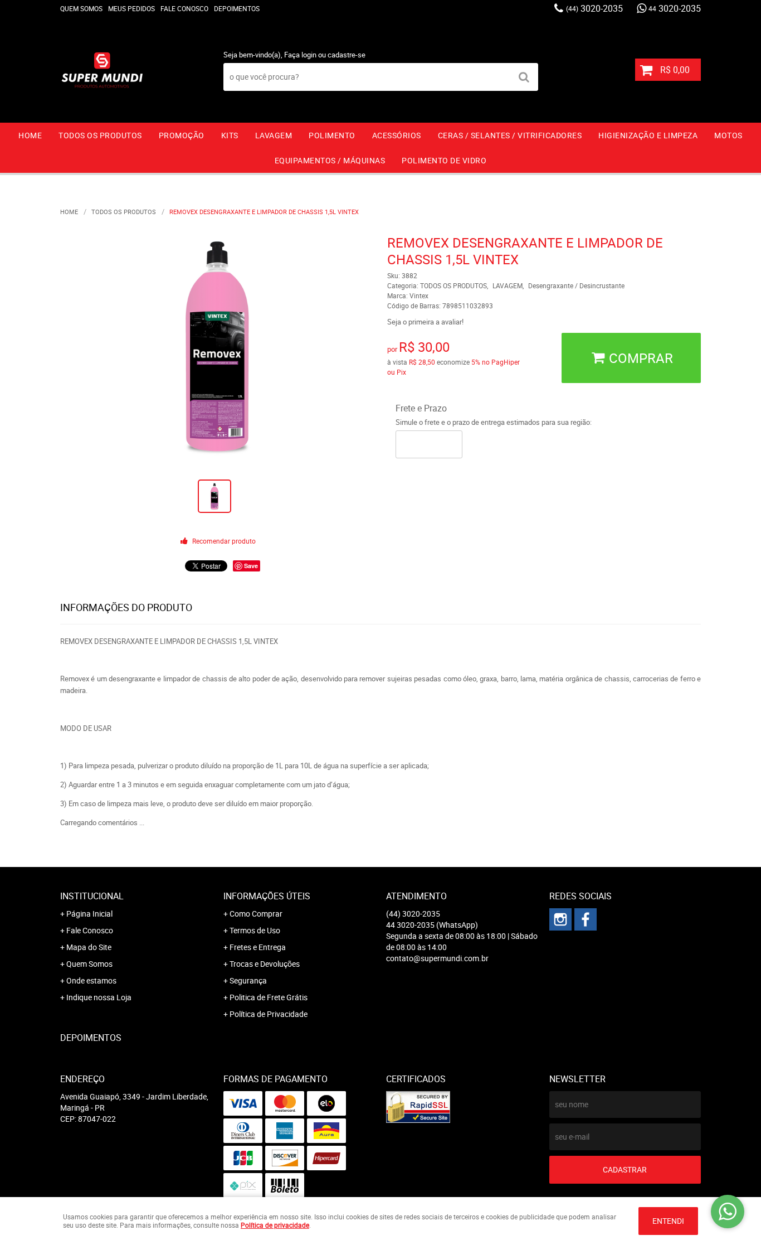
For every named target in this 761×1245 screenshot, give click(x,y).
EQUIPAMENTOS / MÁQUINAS (330, 160)
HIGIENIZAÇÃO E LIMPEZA (647, 135)
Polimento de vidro (444, 160)
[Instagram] (560, 919)
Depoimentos (237, 8)
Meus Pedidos (131, 8)
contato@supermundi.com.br (437, 958)
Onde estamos (91, 980)
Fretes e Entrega (258, 947)
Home (30, 135)
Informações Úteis (266, 896)
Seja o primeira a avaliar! (425, 322)
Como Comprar (256, 913)
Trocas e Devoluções (265, 963)
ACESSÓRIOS (396, 135)
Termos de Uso (255, 930)
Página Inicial (89, 913)
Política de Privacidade (269, 1014)
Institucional (92, 896)
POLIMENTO (332, 135)
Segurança (248, 980)
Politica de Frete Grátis (269, 997)
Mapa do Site (88, 947)
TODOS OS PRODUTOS (100, 135)
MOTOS (728, 135)
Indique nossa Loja (98, 997)
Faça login (300, 55)
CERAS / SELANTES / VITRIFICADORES (510, 135)
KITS (229, 135)
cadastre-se (346, 55)
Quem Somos (81, 8)
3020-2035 (594, 8)
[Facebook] (585, 919)
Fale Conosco (184, 8)
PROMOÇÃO (181, 135)
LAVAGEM (273, 135)
